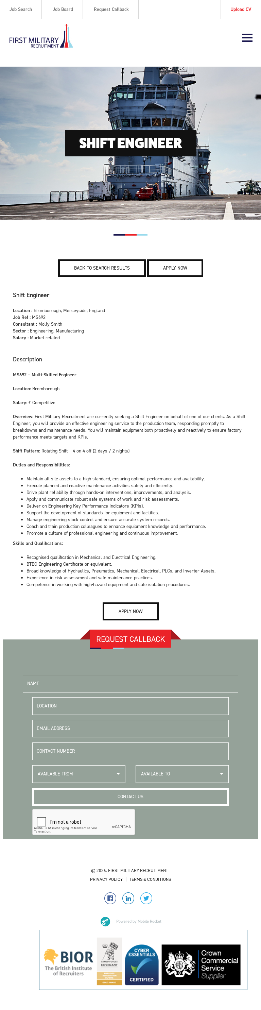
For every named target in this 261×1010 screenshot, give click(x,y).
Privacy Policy (106, 879)
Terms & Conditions (150, 879)
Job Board (63, 9)
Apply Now (175, 268)
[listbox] (78, 774)
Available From (55, 774)
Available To (155, 774)
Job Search (21, 9)
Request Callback (111, 9)
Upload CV (240, 9)
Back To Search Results (102, 268)
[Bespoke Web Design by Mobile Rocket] (130, 921)
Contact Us (130, 796)
